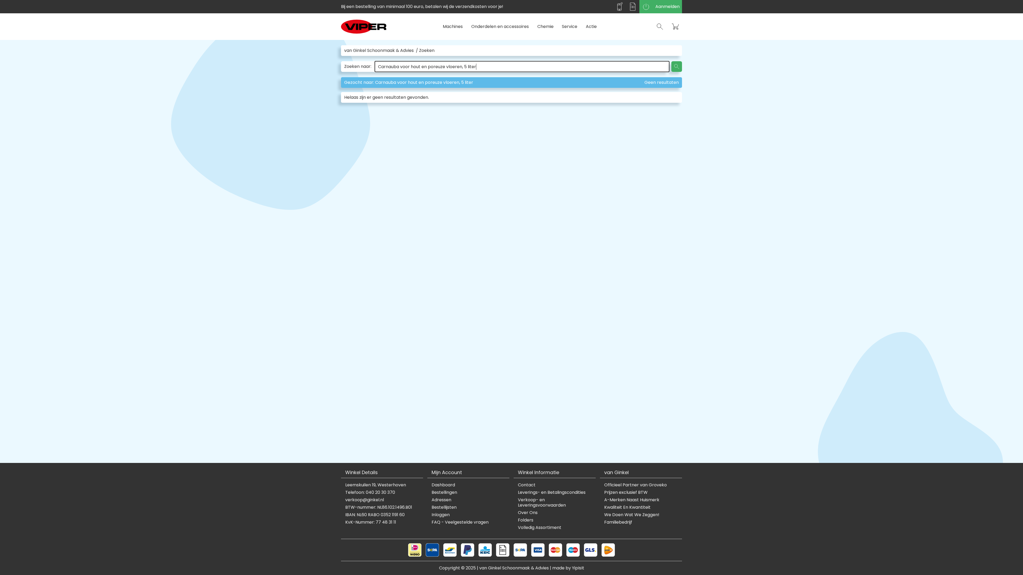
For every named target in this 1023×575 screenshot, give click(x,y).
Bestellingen (444, 492)
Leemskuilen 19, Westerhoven (375, 485)
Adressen (441, 500)
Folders (525, 520)
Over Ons (528, 512)
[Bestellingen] (632, 6)
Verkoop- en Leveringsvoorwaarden (542, 502)
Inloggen (441, 515)
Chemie (545, 26)
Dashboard (443, 485)
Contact (526, 485)
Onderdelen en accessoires (500, 26)
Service (569, 26)
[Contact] (619, 6)
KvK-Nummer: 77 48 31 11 (370, 522)
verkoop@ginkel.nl (364, 500)
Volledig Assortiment (539, 527)
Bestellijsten (444, 507)
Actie (591, 26)
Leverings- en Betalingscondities (552, 492)
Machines (453, 26)
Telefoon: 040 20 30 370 (370, 492)
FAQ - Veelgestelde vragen (460, 522)
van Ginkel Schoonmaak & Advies (379, 50)
